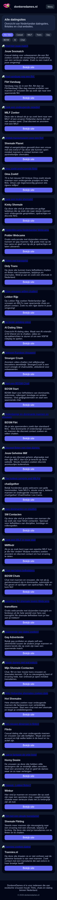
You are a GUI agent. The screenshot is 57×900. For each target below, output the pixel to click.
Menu (50, 7)
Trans (39, 35)
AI (15, 40)
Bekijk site (28, 67)
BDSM (6, 40)
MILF (30, 35)
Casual (20, 35)
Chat (23, 40)
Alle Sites (8, 35)
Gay (48, 35)
